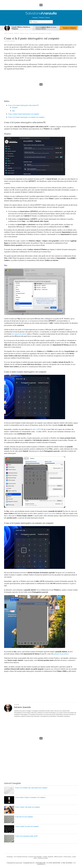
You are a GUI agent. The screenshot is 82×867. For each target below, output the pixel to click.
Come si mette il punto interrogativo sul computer (23, 114)
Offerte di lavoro (58, 856)
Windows (15, 107)
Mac (13, 111)
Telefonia (41, 17)
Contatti (45, 856)
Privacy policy (67, 856)
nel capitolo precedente (19, 334)
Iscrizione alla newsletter (35, 856)
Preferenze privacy (43, 858)
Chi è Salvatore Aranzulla (21, 856)
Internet (47, 17)
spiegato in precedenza (61, 654)
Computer (35, 17)
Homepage (10, 856)
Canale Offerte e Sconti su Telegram (21, 28)
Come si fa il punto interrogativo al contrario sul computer (26, 117)
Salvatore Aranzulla (9, 41)
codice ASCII (36, 429)
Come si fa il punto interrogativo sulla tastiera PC (23, 105)
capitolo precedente (50, 513)
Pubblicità (50, 856)
